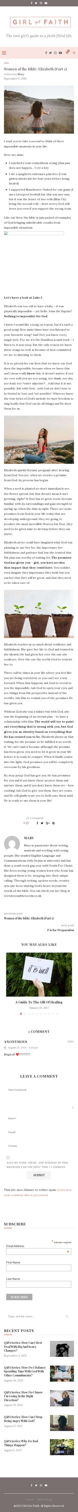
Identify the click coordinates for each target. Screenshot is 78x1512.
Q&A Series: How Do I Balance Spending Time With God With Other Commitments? (25, 1371)
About (30, 1499)
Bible (6, 63)
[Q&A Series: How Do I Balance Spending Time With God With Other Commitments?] (62, 1374)
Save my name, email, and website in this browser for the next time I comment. (37, 1165)
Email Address (37, 1246)
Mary (21, 74)
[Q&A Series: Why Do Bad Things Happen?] (62, 1447)
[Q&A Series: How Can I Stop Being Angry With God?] (62, 1423)
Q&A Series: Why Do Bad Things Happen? (21, 1443)
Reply (71, 1041)
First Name (13, 1262)
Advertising (44, 1499)
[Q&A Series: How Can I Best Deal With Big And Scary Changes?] (62, 1349)
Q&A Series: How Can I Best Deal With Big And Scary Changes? (23, 1346)
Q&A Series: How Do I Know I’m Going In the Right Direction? (23, 1396)
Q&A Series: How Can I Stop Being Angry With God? (23, 1419)
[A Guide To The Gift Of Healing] (39, 975)
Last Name (13, 1278)
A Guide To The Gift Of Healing (39, 1002)
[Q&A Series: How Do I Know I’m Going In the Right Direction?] (62, 1398)
